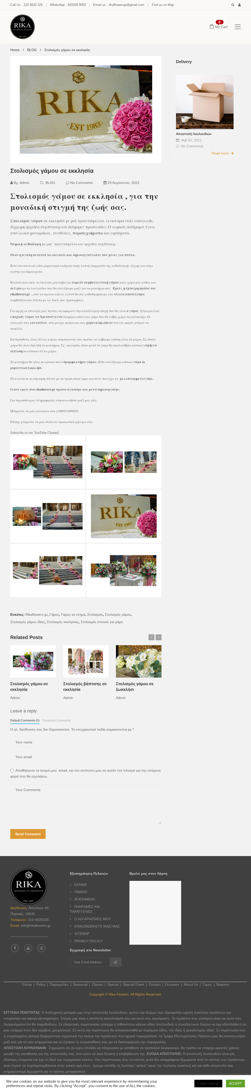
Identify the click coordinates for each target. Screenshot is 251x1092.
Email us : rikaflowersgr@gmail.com (118, 5)
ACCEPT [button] (235, 1083)
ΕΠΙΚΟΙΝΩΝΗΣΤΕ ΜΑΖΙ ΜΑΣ (97, 926)
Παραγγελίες (59, 984)
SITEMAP (81, 934)
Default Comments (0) (24, 720)
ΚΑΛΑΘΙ (80, 885)
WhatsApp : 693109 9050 (68, 5)
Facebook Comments (56, 720)
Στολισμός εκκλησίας (63, 622)
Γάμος (54, 614)
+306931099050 (67, 411)
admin (24, 183)
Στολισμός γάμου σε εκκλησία (52, 170)
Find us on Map (163, 5)
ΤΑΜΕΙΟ (80, 892)
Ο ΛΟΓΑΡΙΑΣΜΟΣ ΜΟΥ (92, 919)
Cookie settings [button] (208, 1083)
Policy (40, 984)
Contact (155, 984)
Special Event (133, 984)
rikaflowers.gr (20, 294)
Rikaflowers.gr (36, 614)
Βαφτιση (222, 984)
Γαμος (207, 984)
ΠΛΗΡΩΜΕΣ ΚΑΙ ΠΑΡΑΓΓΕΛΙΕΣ (85, 909)
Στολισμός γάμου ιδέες (27, 622)
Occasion (172, 984)
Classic (97, 984)
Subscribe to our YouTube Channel (34, 432)
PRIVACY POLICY (88, 941)
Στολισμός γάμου (118, 614)
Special (113, 984)
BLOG (50, 183)
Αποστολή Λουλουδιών (194, 134)
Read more (221, 153)
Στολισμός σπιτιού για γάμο (102, 622)
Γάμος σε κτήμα (73, 614)
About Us (191, 984)
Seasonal (80, 984)
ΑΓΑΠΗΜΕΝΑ (84, 899)
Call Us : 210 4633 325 (26, 5)
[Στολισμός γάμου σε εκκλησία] (47, 462)
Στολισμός (95, 614)
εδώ (93, 400)
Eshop (27, 984)
